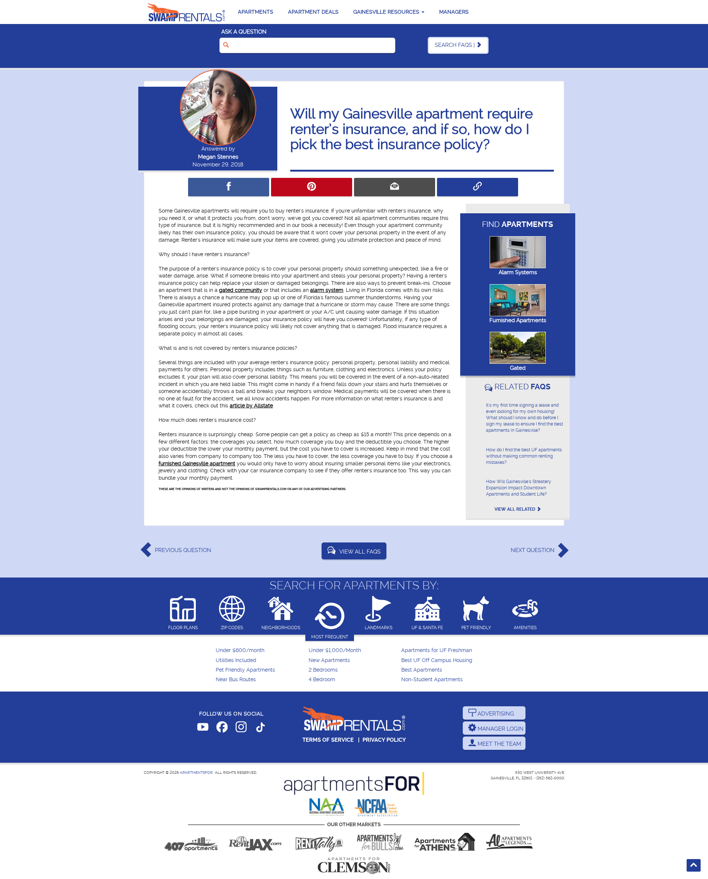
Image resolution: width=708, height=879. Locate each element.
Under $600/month (240, 650)
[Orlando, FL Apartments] (191, 842)
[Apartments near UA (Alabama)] (509, 842)
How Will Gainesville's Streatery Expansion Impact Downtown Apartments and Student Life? (518, 488)
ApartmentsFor (196, 772)
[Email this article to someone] (394, 187)
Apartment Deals (313, 12)
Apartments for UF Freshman (436, 650)
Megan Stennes (218, 157)
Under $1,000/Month (335, 650)
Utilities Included (236, 660)
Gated (517, 368)
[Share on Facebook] (228, 187)
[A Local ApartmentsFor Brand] (354, 783)
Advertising (495, 713)
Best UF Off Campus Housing (436, 660)
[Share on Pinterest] (311, 187)
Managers (454, 12)
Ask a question (244, 31)
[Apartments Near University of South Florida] (380, 842)
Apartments (255, 12)
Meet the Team (498, 744)
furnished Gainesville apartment (197, 463)
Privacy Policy (384, 740)
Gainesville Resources (387, 12)
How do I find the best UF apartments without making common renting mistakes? (524, 456)
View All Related (515, 509)
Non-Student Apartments (432, 679)
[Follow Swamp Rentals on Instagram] (241, 728)
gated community (240, 290)
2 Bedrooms (323, 670)
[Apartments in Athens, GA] (444, 842)
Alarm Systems (518, 272)
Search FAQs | (455, 45)
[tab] (183, 613)
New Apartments (329, 660)
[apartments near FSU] (319, 842)
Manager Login (500, 728)
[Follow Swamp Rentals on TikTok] (260, 728)
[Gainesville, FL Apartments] (186, 12)
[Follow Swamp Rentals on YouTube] (202, 728)
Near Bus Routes (236, 679)
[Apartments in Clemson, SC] (354, 866)
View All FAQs (360, 551)
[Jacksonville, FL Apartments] (255, 842)
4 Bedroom (322, 679)
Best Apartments (421, 670)
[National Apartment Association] (327, 807)
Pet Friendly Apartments (245, 670)
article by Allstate (251, 406)
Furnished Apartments (517, 320)
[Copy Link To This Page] (477, 187)
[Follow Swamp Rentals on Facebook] (222, 728)
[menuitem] (261, 650)
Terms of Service (328, 740)
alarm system (326, 290)
